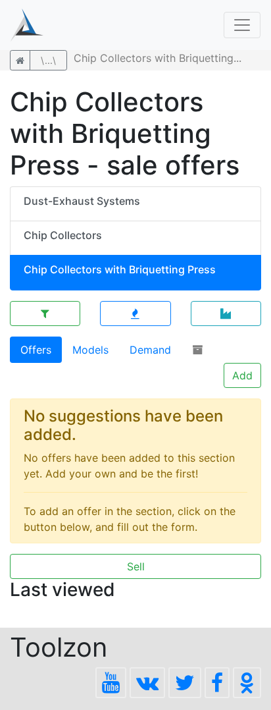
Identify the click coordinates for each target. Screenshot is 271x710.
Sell (136, 566)
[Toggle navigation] (242, 25)
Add (242, 375)
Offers (35, 349)
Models (90, 349)
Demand (150, 349)
